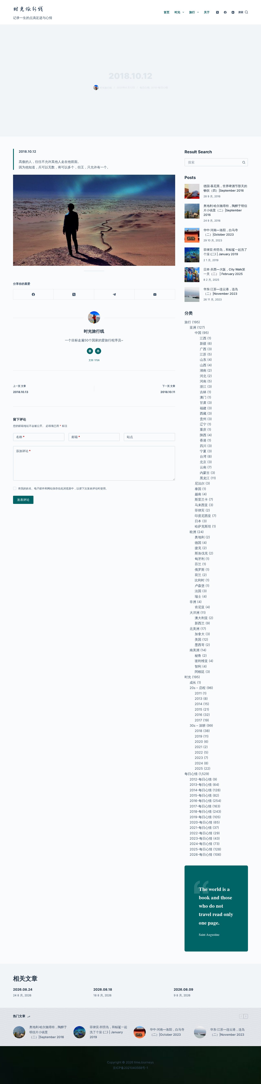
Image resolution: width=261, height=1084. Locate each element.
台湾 (203, 456)
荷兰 (198, 575)
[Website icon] (90, 351)
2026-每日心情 (201, 854)
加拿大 (200, 634)
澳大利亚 (201, 618)
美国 (198, 639)
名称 (20, 437)
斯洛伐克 (201, 553)
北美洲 (194, 629)
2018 (198, 731)
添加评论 (23, 451)
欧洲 (193, 532)
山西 (203, 365)
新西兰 (200, 623)
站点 (130, 437)
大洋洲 (194, 612)
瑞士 (198, 596)
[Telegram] (114, 294)
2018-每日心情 (159, 87)
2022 (199, 752)
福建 (203, 408)
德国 (198, 543)
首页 (166, 12)
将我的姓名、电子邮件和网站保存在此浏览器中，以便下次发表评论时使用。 (63, 488)
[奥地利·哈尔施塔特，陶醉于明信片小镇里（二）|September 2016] (192, 211)
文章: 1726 (94, 360)
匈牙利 (200, 559)
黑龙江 (205, 478)
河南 (203, 381)
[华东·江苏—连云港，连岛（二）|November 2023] (192, 294)
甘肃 (203, 403)
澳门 (203, 397)
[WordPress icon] (98, 351)
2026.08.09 (183, 989)
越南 (198, 494)
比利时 (200, 580)
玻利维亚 (201, 661)
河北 (203, 376)
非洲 (193, 602)
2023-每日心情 (201, 838)
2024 (199, 763)
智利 (198, 666)
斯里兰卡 (201, 499)
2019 (198, 736)
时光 (177, 12)
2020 (199, 742)
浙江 (203, 386)
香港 (203, 440)
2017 (198, 720)
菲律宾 (200, 510)
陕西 (203, 435)
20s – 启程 (198, 688)
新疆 (203, 343)
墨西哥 (200, 645)
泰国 (198, 489)
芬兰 (198, 564)
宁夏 (203, 451)
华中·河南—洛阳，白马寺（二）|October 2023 (167, 1032)
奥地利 (200, 537)
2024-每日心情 (201, 844)
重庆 (203, 429)
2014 (198, 704)
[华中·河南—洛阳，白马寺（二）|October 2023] (192, 235)
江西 (203, 338)
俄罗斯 (200, 569)
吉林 (203, 392)
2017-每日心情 (200, 806)
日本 (198, 521)
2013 (198, 699)
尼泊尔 (200, 483)
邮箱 (76, 437)
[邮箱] (155, 294)
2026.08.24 (22, 989)
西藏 (203, 413)
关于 (207, 12)
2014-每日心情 (201, 790)
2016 (198, 715)
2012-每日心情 (201, 779)
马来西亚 (201, 505)
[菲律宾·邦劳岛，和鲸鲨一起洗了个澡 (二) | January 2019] (192, 254)
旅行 (192, 12)
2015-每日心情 (201, 795)
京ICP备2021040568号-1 (130, 1068)
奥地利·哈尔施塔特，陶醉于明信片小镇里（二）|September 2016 (225, 210)
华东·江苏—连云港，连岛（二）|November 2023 (227, 1032)
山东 (203, 360)
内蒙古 (205, 473)
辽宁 (203, 424)
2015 (198, 709)
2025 (199, 768)
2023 (199, 758)
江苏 (203, 354)
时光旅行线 (28, 9)
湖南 (203, 370)
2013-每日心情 (201, 785)
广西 (203, 349)
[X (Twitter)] (217, 12)
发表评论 (23, 500)
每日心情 (144, 87)
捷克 (198, 548)
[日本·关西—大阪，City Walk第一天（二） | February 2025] (192, 274)
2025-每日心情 (201, 849)
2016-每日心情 (201, 801)
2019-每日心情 (201, 817)
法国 (198, 591)
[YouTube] (233, 12)
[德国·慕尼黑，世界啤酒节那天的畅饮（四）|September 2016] (192, 191)
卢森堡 (200, 586)
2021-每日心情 (201, 828)
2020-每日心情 (201, 822)
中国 (198, 333)
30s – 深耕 (198, 725)
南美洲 (194, 650)
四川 (203, 446)
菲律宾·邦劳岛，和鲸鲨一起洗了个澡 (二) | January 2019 (108, 1032)
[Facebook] (225, 12)
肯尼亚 (200, 607)
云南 (203, 467)
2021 (198, 747)
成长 (193, 682)
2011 (198, 693)
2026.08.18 (102, 989)
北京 (203, 462)
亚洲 (193, 327)
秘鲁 (198, 655)
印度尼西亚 (203, 516)
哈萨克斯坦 (203, 526)
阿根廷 (200, 672)
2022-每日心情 (201, 833)
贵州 (203, 419)
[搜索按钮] (244, 162)
